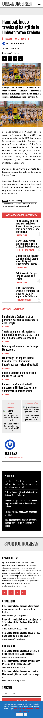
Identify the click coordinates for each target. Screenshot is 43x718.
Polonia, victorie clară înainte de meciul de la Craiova (19, 374)
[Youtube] (23, 592)
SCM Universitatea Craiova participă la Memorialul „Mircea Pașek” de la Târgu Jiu (21, 674)
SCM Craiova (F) (8, 657)
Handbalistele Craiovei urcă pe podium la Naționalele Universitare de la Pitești (20, 320)
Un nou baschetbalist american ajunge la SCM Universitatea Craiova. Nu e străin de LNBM (21, 622)
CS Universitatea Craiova (12, 203)
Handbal (6, 327)
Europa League (22, 235)
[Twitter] (10, 58)
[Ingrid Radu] (4, 43)
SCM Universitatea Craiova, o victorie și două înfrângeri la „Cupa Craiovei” (20, 652)
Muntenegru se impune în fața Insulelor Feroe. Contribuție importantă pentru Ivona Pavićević (20, 361)
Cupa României (22, 267)
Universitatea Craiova (25, 250)
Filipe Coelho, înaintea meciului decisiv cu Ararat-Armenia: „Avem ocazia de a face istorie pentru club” (28, 226)
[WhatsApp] (20, 58)
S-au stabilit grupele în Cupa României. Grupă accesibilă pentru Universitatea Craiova (27, 260)
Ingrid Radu (19, 43)
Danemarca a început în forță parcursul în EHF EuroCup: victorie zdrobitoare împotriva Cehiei (19, 388)
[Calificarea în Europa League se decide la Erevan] (8, 277)
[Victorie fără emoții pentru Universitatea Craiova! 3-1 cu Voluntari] (8, 245)
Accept (19, 714)
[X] (40, 710)
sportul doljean (21, 206)
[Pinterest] (15, 58)
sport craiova (8, 206)
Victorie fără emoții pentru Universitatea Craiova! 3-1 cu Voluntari (28, 244)
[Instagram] (11, 592)
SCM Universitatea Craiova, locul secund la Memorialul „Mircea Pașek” (21, 662)
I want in (20, 700)
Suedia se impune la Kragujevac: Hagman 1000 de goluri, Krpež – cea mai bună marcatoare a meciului (20, 335)
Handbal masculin (29, 203)
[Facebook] (4, 58)
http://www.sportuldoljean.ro (13, 457)
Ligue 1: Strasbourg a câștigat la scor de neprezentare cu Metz (31, 417)
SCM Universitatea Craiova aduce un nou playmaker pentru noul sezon (21, 634)
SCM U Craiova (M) (23, 300)
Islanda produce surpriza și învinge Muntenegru (20, 348)
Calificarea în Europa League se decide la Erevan (26, 276)
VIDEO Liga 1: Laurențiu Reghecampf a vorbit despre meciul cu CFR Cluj (11, 427)
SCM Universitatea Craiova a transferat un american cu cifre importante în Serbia (28, 292)
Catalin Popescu (15, 200)
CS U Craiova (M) (22, 38)
